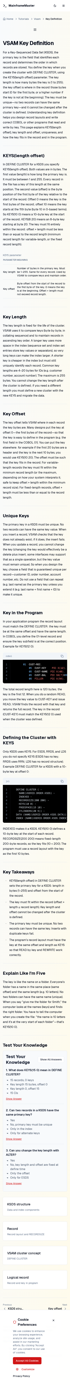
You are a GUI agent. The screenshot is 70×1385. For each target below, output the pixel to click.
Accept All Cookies (27, 1360)
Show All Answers (51, 1059)
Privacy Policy (21, 1376)
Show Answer (14, 1098)
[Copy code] (62, 656)
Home (9, 19)
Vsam (37, 19)
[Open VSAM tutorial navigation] (35, 29)
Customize (28, 1369)
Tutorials (23, 19)
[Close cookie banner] (53, 1320)
